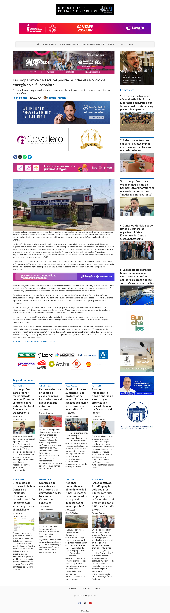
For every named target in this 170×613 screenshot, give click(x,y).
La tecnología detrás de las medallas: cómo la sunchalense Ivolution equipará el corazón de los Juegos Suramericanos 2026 (137, 276)
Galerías (121, 44)
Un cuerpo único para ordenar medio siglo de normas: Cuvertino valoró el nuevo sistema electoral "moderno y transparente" (24, 401)
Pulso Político (49, 44)
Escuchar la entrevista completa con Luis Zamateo (34, 341)
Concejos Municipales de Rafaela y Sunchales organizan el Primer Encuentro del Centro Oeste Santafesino (136, 232)
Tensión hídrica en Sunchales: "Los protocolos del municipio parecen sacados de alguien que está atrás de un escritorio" (76, 399)
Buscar (98, 588)
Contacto (73, 588)
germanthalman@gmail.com (85, 595)
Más (131, 44)
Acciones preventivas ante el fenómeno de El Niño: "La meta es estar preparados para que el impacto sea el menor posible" (76, 494)
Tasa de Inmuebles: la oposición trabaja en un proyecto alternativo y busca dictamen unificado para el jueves (102, 401)
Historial (86, 588)
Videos (111, 44)
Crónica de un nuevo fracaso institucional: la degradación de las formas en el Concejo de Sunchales (50, 492)
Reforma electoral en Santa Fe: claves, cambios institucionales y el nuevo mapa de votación (50, 398)
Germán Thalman (56, 97)
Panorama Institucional (93, 44)
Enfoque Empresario (69, 44)
